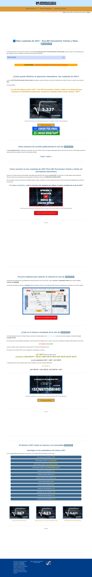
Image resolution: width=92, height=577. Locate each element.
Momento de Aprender (60, 8)
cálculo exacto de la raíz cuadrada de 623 (46, 520)
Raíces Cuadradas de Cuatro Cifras (57, 12)
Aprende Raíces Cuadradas (45, 12)
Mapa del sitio (33, 561)
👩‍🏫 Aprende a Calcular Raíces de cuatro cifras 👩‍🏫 (46, 212)
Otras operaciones (63, 65)
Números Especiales (45, 8)
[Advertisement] (46, 25)
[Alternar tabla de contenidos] (62, 57)
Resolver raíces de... (31, 8)
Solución (54, 65)
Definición (38, 65)
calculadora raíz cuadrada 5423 (72, 520)
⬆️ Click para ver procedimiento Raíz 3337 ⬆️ (46, 317)
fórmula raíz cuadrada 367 (19, 520)
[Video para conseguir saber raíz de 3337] (46, 196)
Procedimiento (46, 65)
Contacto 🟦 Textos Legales (38, 562)
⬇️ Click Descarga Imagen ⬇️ (46, 125)
